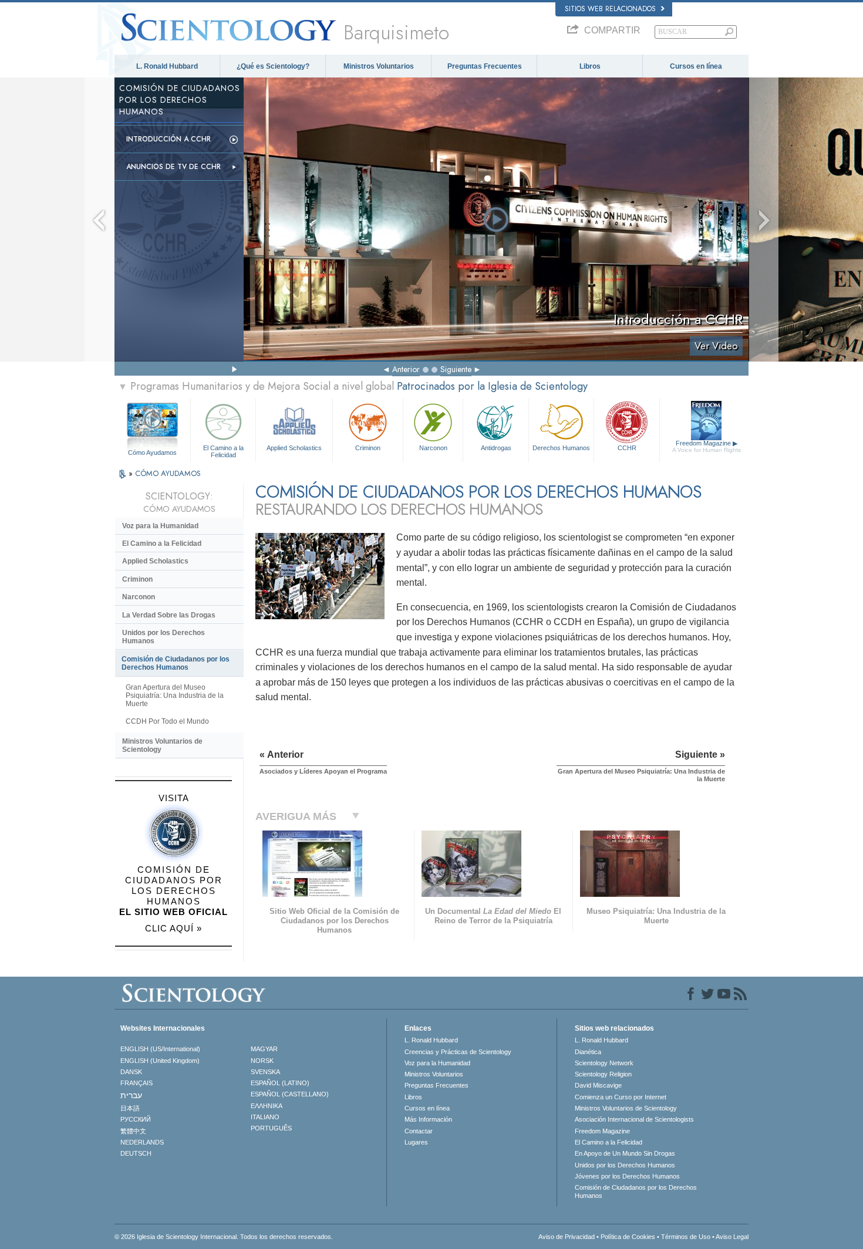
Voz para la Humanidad (160, 526)
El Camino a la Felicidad (223, 450)
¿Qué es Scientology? (273, 66)
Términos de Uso (685, 1236)
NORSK (262, 1060)
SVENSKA (265, 1071)
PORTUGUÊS (271, 1128)
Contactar (418, 1131)
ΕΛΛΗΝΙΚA (266, 1105)
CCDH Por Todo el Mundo (167, 721)
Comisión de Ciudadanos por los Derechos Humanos (176, 663)
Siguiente (455, 369)
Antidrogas (496, 447)
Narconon (433, 447)
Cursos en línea (696, 66)
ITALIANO (265, 1116)
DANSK (131, 1071)
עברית (131, 1095)
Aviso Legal (732, 1236)
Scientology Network (604, 1062)
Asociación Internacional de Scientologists (634, 1119)
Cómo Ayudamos (152, 452)
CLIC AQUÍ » (173, 928)
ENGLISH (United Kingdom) (160, 1060)
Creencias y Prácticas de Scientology (457, 1051)
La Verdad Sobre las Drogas (168, 615)
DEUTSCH (135, 1153)
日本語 (130, 1108)
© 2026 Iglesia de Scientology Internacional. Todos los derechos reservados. (223, 1236)
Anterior (406, 369)
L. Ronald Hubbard (167, 66)
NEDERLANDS (142, 1142)
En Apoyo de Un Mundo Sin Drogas (625, 1153)
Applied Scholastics (294, 447)
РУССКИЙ (135, 1119)
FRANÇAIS (136, 1082)
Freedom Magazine (706, 446)
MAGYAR (264, 1048)
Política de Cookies (628, 1236)
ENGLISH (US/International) (160, 1048)
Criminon (367, 447)
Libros (590, 66)
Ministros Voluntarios (378, 66)
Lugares (416, 1142)
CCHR (627, 447)
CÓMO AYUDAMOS (168, 473)
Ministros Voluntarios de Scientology (162, 745)
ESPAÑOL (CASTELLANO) (290, 1094)
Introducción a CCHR (168, 139)
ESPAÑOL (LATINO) (280, 1082)
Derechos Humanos (561, 447)
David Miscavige (598, 1085)
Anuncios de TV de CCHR (173, 166)
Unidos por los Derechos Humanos (163, 637)
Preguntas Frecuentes (484, 66)
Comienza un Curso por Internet (620, 1097)
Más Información (428, 1119)
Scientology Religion (603, 1074)
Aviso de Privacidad (566, 1236)
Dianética (588, 1051)
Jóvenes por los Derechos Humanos (627, 1176)
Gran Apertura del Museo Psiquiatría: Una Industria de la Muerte (175, 695)
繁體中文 (133, 1131)
